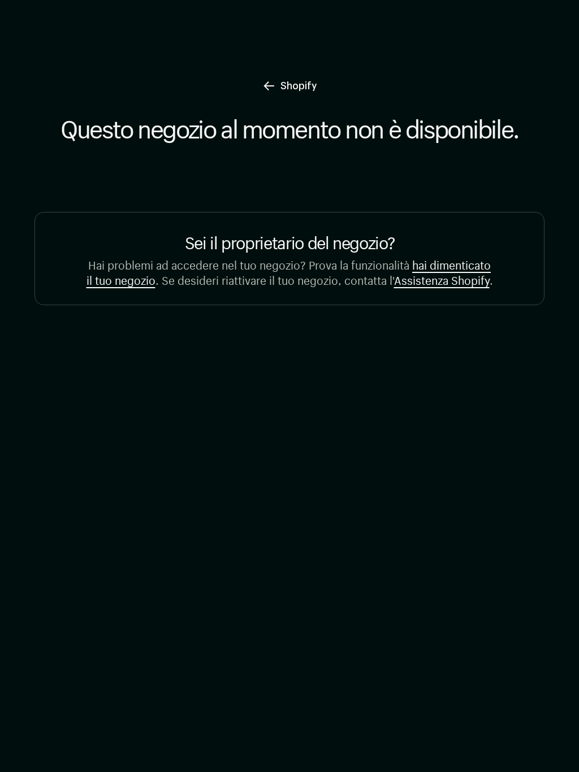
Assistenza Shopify (442, 279)
